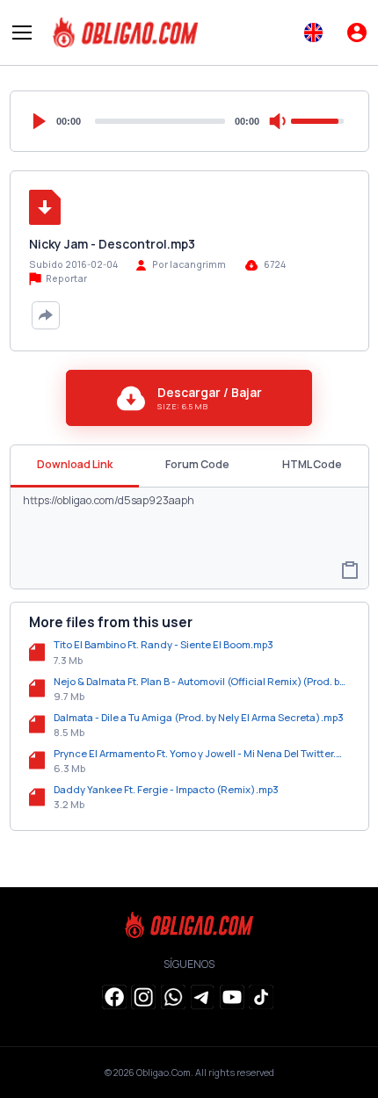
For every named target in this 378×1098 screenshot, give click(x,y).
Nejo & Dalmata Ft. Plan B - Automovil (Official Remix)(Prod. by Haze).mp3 (202, 681)
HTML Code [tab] (312, 464)
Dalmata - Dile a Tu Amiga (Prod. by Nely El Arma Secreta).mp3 (199, 717)
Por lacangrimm (189, 264)
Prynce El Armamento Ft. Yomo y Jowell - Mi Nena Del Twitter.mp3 (202, 753)
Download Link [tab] (75, 464)
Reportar (65, 278)
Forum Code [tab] (197, 464)
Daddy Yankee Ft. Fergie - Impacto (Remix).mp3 (166, 789)
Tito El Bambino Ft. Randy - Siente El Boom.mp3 (163, 644)
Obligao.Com (163, 1072)
